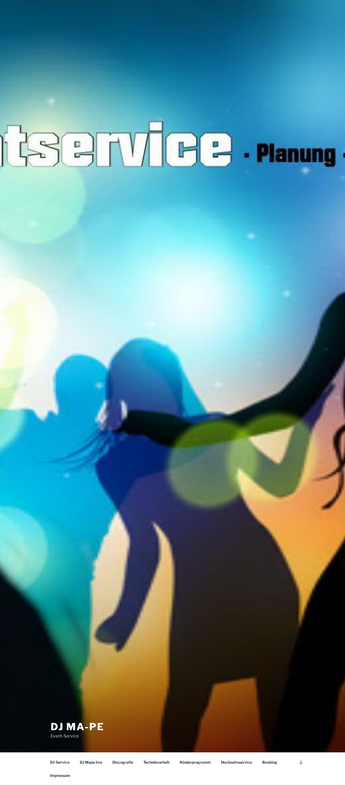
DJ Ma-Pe (77, 727)
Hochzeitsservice (236, 762)
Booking (269, 762)
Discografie (122, 762)
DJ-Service (60, 762)
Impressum (60, 775)
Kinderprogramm (195, 762)
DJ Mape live (91, 762)
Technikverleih (156, 762)
